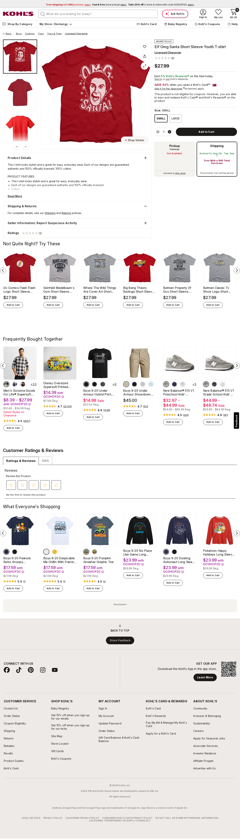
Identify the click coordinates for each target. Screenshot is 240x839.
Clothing (29, 33)
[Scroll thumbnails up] (17, 147)
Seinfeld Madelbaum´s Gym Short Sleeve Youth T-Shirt (58, 289)
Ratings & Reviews (21, 461)
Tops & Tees (54, 33)
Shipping (217, 146)
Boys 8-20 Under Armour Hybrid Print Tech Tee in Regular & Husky (98, 392)
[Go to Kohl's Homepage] (18, 14)
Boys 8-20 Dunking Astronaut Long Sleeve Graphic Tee (179, 560)
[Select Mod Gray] (143, 384)
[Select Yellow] (55, 552)
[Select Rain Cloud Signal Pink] (183, 384)
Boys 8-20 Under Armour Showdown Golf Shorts (137, 392)
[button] (164, 58)
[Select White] (46, 552)
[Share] (144, 56)
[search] (42, 13)
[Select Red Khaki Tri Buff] (23, 384)
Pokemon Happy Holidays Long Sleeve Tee (218, 552)
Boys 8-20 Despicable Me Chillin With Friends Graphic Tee (59, 560)
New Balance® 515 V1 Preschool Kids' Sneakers (178, 392)
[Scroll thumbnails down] (26, 147)
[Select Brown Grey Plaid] (6, 384)
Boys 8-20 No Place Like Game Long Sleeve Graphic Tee (137, 552)
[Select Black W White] (86, 384)
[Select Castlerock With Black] (103, 384)
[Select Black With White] (95, 384)
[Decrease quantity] (158, 131)
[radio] (174, 159)
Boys (19, 33)
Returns (66, 213)
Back (10, 33)
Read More (15, 196)
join (168, 79)
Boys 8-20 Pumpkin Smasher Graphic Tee (98, 560)
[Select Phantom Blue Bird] (214, 384)
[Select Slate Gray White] (166, 384)
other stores (180, 173)
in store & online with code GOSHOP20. (161, 4)
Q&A (45, 460)
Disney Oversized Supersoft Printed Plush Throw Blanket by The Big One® (58, 385)
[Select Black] (134, 384)
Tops (41, 33)
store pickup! (109, 4)
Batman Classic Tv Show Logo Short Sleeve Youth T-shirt (217, 289)
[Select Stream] (151, 384)
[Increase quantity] (169, 131)
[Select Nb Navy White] (174, 384)
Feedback (236, 421)
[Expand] (144, 66)
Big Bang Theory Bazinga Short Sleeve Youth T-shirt (138, 289)
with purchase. (68, 4)
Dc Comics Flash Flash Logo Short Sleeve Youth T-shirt (19, 289)
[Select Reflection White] (223, 384)
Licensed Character (76, 33)
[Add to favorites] (144, 46)
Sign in (158, 79)
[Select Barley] (126, 384)
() (26, 421)
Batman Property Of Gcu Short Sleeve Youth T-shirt (177, 289)
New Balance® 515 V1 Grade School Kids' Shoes (218, 392)
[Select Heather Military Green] (95, 552)
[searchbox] (98, 14)
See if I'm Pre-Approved (168, 88)
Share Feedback (120, 640)
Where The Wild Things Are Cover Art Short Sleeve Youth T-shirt (99, 289)
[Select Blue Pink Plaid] (15, 384)
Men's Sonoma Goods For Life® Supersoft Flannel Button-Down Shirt (19, 392)
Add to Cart (13, 305)
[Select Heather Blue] (86, 552)
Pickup (174, 146)
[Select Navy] (6, 552)
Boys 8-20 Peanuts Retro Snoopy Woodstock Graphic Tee (17, 560)
